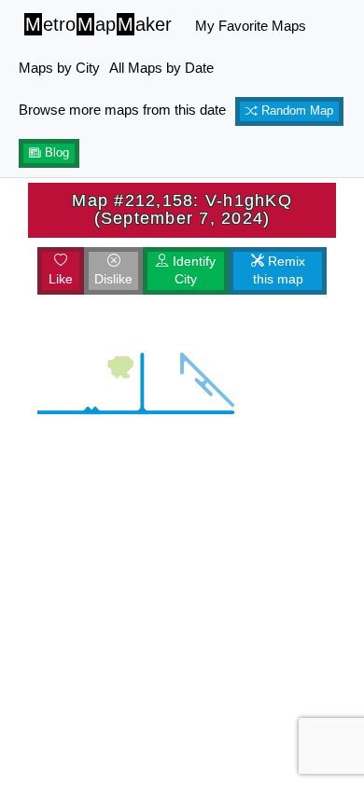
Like (61, 278)
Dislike (113, 278)
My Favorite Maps (250, 26)
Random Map (295, 110)
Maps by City (59, 68)
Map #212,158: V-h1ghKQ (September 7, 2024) (182, 209)
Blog (55, 152)
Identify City (192, 270)
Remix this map (279, 270)
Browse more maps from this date (122, 109)
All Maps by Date (161, 68)
